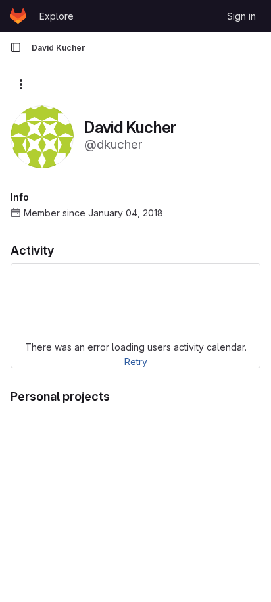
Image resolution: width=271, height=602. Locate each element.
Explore (56, 16)
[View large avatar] (42, 135)
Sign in (241, 16)
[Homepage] (18, 15)
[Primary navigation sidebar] (15, 47)
